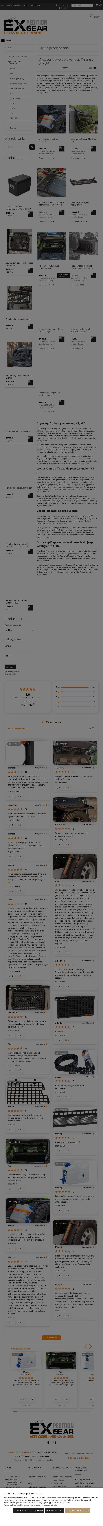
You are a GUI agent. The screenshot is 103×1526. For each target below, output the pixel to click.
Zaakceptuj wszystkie (77, 1511)
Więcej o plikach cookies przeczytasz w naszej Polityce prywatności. (30, 1505)
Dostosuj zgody (54, 1511)
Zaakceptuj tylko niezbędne (28, 1511)
